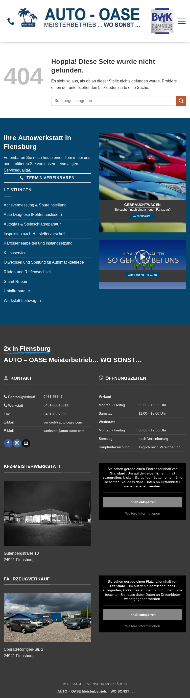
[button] (181, 21)
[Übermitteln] (181, 101)
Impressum (71, 684)
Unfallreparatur (17, 291)
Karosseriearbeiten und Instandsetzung (38, 243)
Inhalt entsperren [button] (143, 502)
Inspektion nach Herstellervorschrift (34, 234)
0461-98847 (53, 397)
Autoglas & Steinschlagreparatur (32, 224)
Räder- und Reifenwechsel (27, 272)
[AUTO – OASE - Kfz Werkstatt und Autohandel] (95, 21)
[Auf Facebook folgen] (8, 443)
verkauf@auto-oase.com (63, 422)
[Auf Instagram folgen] (17, 443)
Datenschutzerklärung (106, 684)
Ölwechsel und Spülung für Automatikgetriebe (44, 262)
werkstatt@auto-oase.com (64, 431)
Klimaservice (15, 253)
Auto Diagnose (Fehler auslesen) (33, 214)
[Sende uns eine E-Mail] (26, 443)
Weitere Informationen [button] (142, 513)
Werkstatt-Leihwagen (22, 301)
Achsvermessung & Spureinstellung (35, 205)
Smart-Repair (15, 281)
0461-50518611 (56, 405)
